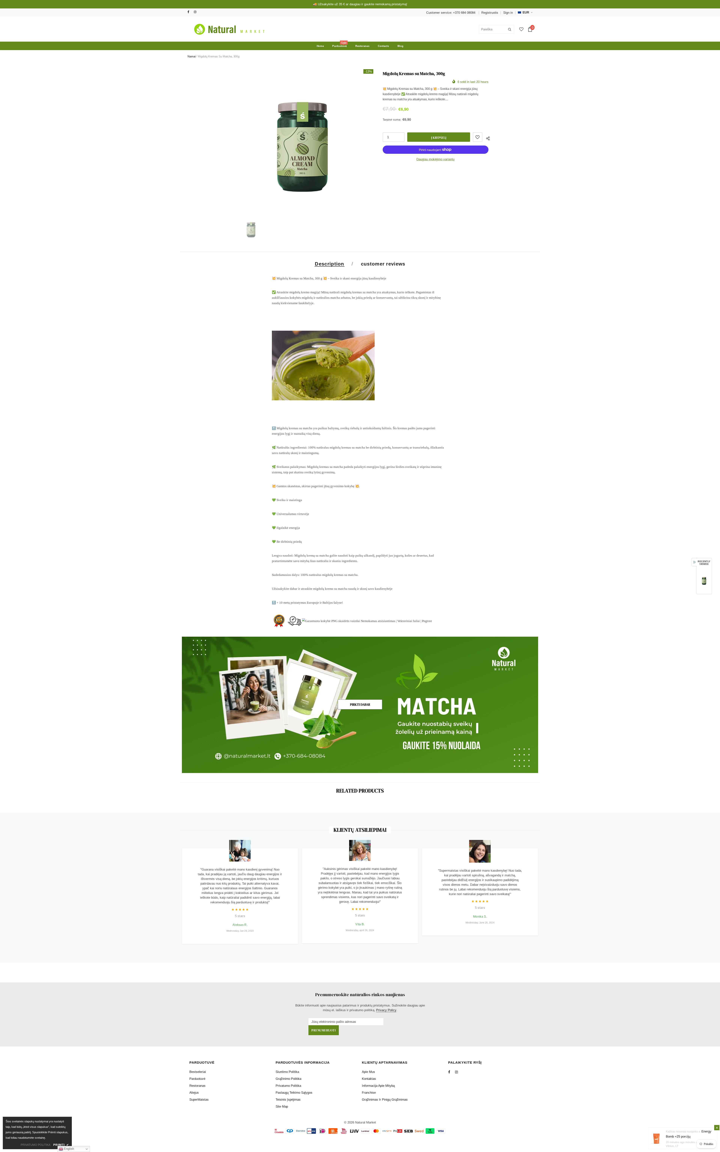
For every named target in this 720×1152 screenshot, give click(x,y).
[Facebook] (190, 12)
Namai (192, 56)
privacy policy (386, 1010)
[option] (302, 140)
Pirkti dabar (360, 704)
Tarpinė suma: (392, 119)
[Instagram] (196, 12)
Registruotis (489, 12)
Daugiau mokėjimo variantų (435, 159)
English (68, 1148)
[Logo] (228, 29)
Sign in (508, 12)
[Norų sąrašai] (477, 137)
